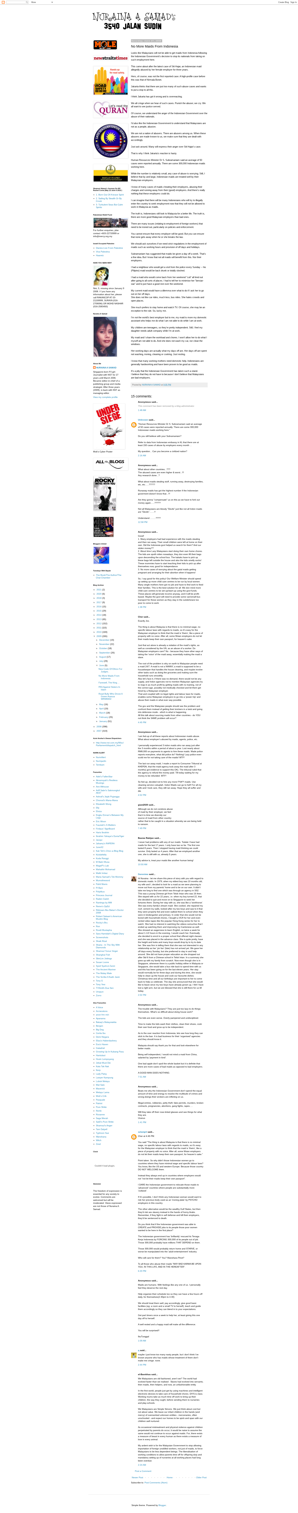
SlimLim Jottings (104, 958)
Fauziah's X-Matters (106, 825)
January (103, 721)
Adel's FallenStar (104, 776)
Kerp (98, 1070)
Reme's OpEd (103, 906)
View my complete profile (105, 397)
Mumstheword (103, 880)
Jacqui (99, 840)
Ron (98, 926)
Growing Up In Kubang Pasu (110, 1051)
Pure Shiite (101, 1107)
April (101, 708)
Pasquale (100, 1100)
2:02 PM (142, 995)
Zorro (98, 995)
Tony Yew (100, 984)
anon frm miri (102, 1014)
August (103, 657)
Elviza (99, 811)
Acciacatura (101, 1011)
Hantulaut (100, 1055)
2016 (99, 606)
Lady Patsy (101, 1074)
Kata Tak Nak (102, 1066)
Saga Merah (102, 1118)
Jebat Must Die (103, 1063)
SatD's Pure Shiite (105, 1122)
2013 (99, 619)
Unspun (100, 991)
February (104, 717)
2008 (99, 726)
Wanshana (101, 1136)
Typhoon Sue (102, 1133)
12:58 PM (142, 522)
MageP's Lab (102, 865)
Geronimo (143, 874)
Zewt (98, 1144)
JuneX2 (99, 847)
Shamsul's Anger (104, 1125)
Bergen (99, 1026)
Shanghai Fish (103, 955)
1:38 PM (142, 607)
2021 (99, 589)
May (101, 704)
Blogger (162, 1505)
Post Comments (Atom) (155, 1482)
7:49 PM (142, 828)
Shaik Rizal (101, 941)
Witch (98, 1140)
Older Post (201, 1477)
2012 (99, 623)
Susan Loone (102, 962)
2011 (99, 627)
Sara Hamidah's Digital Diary (110, 933)
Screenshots (102, 937)
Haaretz (100, 255)
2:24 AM (142, 1465)
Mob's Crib (101, 1096)
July (101, 661)
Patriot (99, 1103)
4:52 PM (142, 795)
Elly (97, 807)
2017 (99, 602)
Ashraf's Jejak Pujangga (108, 796)
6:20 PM (142, 1271)
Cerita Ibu (101, 1033)
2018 (99, 598)
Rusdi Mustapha (104, 930)
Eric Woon (101, 821)
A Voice (99, 1007)
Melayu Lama (102, 1092)
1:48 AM (142, 410)
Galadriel (100, 1048)
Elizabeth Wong (103, 804)
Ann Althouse (102, 786)
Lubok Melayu (103, 1081)
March (102, 712)
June (102, 665)
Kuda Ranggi (102, 858)
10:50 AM (142, 864)
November (104, 644)
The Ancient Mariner (106, 969)
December (104, 640)
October (103, 648)
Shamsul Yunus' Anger (107, 951)
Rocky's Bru (102, 922)
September (105, 652)
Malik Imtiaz (102, 873)
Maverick (100, 1088)
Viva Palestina (103, 251)
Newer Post (137, 1477)
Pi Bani (99, 888)
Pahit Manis (101, 884)
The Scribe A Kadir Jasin (108, 977)
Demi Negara (102, 1037)
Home (170, 1477)
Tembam (100, 764)
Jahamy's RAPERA (105, 843)
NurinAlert (101, 757)
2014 (99, 615)
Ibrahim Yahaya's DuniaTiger (110, 836)
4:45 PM (142, 722)
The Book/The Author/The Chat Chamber (108, 576)
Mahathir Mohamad (105, 869)
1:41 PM (142, 1122)
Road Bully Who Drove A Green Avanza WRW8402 (110, 696)
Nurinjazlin (101, 761)
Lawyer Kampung (104, 1077)
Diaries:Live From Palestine (109, 248)
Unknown (143, 420)
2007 (99, 731)
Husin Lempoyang (105, 1059)
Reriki (99, 1111)
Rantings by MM (104, 902)
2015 (99, 610)
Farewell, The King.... (109, 682)
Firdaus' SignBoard (105, 828)
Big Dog (100, 1029)
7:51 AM (142, 1077)
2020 (99, 594)
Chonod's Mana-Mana (107, 800)
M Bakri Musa (102, 862)
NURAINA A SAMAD (106, 367)
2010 (99, 632)
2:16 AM (142, 455)
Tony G (99, 980)
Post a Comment (143, 1471)
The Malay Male (104, 973)
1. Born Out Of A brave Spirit (110, 194)
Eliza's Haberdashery (106, 1040)
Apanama (100, 1018)
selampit (142, 1132)
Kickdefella (101, 854)
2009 (99, 636)
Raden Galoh (102, 899)
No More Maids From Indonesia (109, 677)
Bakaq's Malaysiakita (106, 1022)
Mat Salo (100, 1085)
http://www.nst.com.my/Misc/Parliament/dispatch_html (110, 744)
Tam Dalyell (101, 1129)
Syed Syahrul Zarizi (105, 966)
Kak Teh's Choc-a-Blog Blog (109, 851)
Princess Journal (104, 895)
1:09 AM (142, 1340)
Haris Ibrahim (102, 832)
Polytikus (100, 891)
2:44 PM (142, 1365)
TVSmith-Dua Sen (105, 988)
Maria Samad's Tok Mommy (109, 877)
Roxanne (100, 1114)
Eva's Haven (102, 1044)
